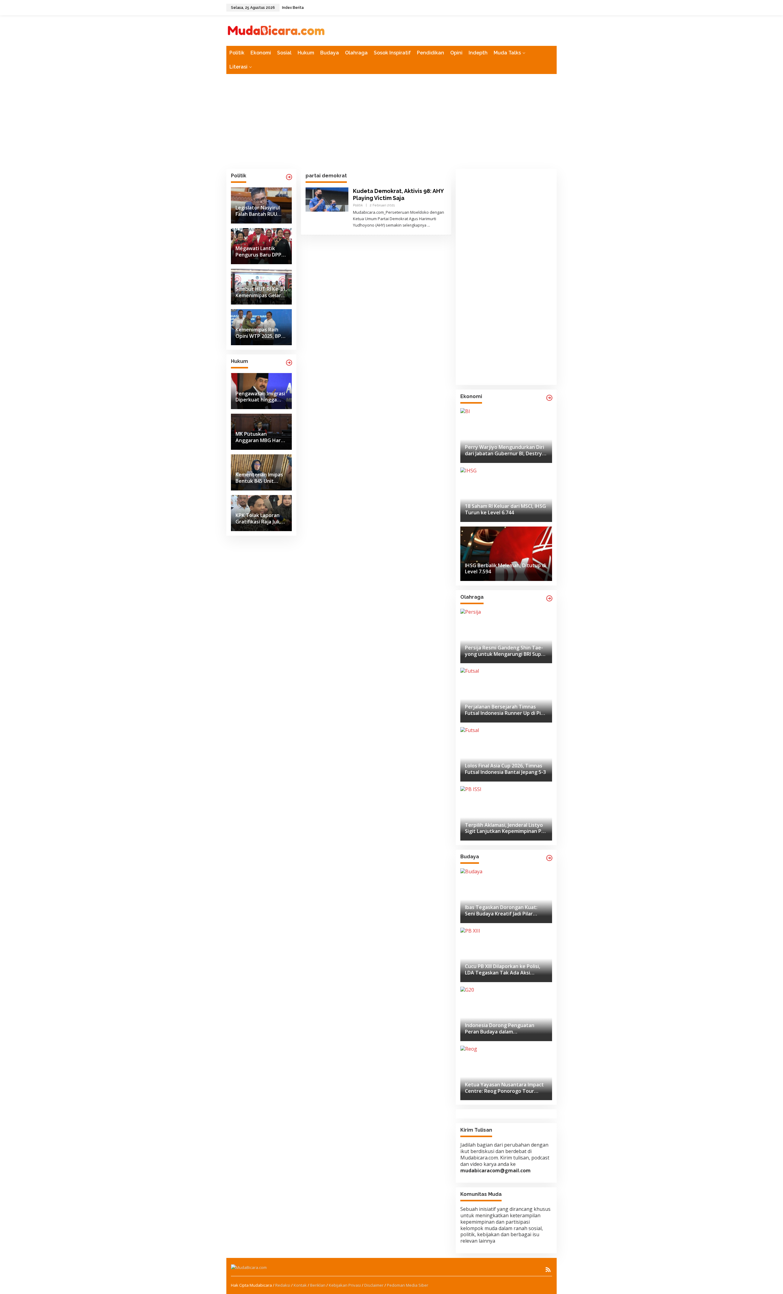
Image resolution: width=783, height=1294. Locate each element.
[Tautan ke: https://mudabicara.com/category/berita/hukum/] (289, 362)
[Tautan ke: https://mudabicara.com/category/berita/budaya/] (549, 858)
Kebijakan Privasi (345, 1285)
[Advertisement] (391, 121)
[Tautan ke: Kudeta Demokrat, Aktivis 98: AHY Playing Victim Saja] (327, 199)
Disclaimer (374, 1285)
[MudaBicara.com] (276, 30)
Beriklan (317, 1285)
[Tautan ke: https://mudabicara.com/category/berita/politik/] (289, 177)
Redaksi (282, 1285)
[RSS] (548, 1270)
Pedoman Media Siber (407, 1285)
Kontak (300, 1285)
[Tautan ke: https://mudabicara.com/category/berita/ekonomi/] (549, 397)
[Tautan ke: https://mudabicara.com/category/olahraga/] (549, 598)
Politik (358, 205)
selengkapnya (414, 225)
